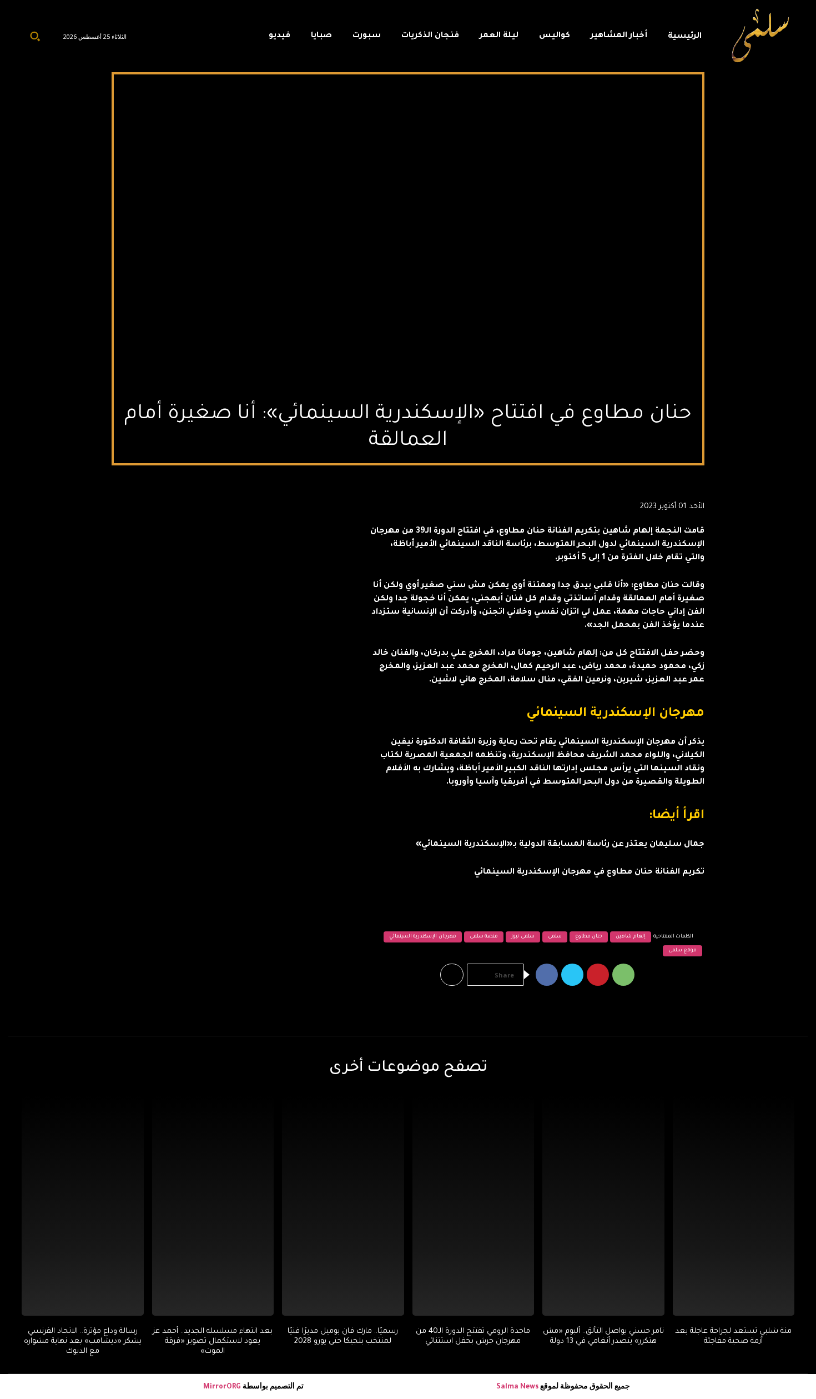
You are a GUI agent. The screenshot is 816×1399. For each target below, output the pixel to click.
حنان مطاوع (589, 937)
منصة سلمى (484, 937)
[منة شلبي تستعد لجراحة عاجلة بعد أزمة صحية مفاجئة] (734, 1205)
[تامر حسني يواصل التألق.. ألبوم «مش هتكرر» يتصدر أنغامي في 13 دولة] (603, 1205)
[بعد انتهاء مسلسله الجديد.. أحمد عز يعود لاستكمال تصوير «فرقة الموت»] (213, 1205)
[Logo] (761, 36)
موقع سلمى (682, 951)
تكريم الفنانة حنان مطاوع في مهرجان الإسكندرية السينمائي (589, 872)
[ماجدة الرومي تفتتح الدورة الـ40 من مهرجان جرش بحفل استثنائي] (473, 1205)
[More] (452, 975)
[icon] (234, 39)
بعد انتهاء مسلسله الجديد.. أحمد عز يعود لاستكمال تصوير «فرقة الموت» (213, 1341)
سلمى (555, 937)
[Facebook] (547, 975)
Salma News (517, 1387)
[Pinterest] (598, 975)
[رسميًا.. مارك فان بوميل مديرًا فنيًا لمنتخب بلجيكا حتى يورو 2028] (343, 1205)
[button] (35, 36)
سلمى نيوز (523, 937)
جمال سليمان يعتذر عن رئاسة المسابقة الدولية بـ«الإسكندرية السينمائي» (560, 844)
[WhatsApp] (623, 975)
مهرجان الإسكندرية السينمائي (422, 937)
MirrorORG (223, 1387)
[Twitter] (572, 975)
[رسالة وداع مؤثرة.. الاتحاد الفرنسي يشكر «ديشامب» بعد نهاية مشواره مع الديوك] (83, 1205)
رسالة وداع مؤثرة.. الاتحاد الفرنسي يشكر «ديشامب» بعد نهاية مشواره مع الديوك (83, 1341)
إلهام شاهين (631, 937)
